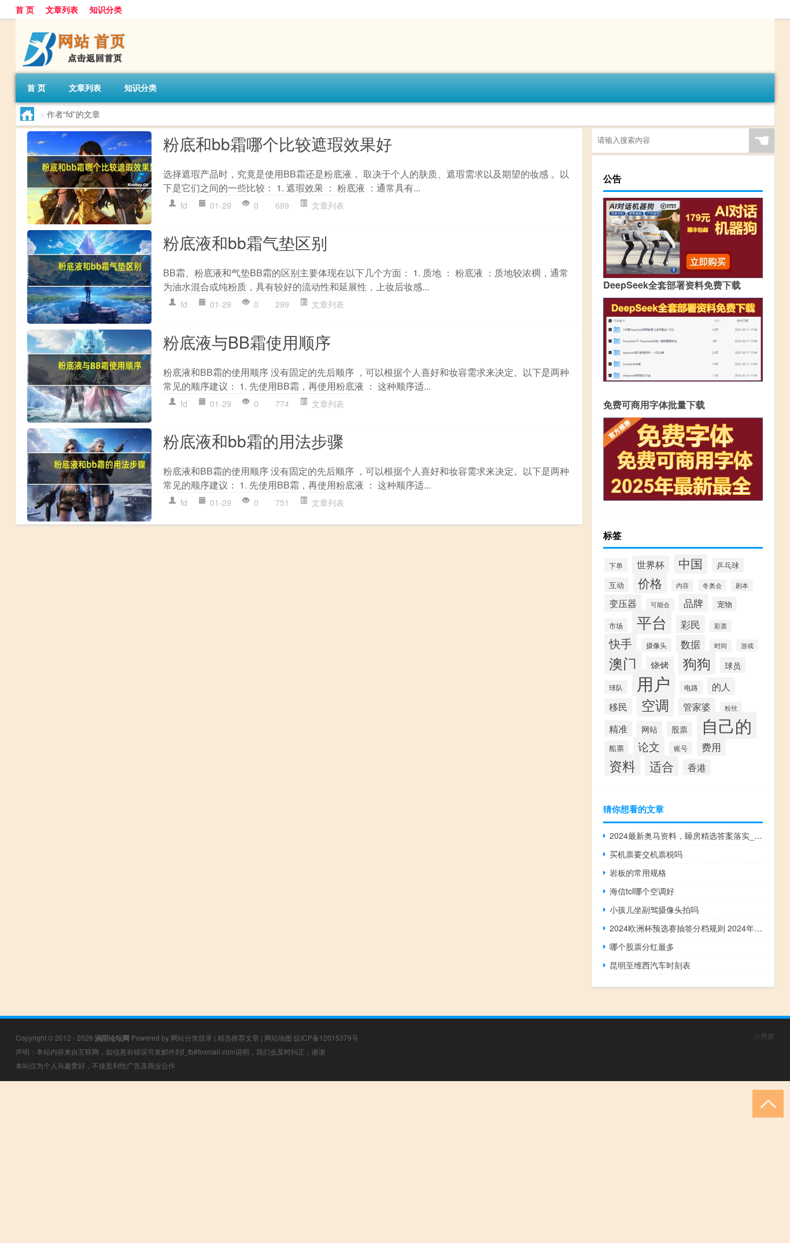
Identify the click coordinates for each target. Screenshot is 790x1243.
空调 (655, 705)
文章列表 (62, 9)
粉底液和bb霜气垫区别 (245, 242)
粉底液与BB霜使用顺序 (247, 341)
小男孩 (764, 1036)
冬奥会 (712, 585)
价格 (650, 582)
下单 (616, 565)
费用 (711, 746)
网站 (649, 729)
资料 (622, 765)
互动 (616, 584)
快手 (620, 643)
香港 (697, 767)
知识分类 (106, 9)
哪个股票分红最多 (642, 946)
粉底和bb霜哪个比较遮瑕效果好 (277, 143)
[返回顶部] (765, 1103)
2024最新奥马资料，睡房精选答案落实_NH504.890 (686, 835)
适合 (661, 766)
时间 (720, 645)
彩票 (720, 626)
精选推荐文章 (238, 1037)
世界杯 (651, 564)
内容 (682, 585)
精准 (618, 728)
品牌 (693, 602)
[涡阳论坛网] (76, 22)
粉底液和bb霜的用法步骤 (253, 440)
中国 (690, 563)
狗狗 (697, 663)
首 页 (25, 9)
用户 (653, 683)
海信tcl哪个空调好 (642, 891)
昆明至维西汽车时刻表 (650, 965)
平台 (652, 621)
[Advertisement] (347, 1162)
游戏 (747, 645)
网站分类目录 (191, 1037)
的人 (721, 686)
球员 (733, 665)
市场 (616, 625)
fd (183, 205)
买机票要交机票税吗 (646, 854)
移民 (618, 706)
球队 (616, 687)
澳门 (623, 663)
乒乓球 (728, 565)
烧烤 (660, 665)
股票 (679, 729)
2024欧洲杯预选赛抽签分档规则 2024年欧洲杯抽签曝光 (686, 928)
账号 (681, 748)
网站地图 (278, 1037)
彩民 (690, 624)
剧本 (742, 585)
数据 (690, 644)
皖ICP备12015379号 (326, 1037)
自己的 (727, 725)
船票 (616, 747)
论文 (649, 746)
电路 (691, 687)
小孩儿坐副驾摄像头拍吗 (654, 909)
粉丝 (731, 708)
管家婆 (697, 706)
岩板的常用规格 (638, 872)
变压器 (623, 603)
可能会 (660, 604)
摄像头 (656, 645)
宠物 (724, 603)
